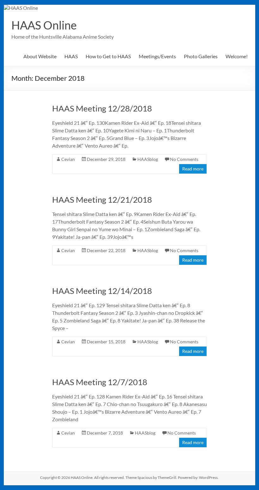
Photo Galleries (201, 56)
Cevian (68, 159)
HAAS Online (44, 25)
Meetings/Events (157, 56)
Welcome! (237, 56)
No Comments (184, 159)
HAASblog (147, 159)
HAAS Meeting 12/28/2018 (102, 108)
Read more (192, 168)
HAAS (71, 56)
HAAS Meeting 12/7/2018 (99, 382)
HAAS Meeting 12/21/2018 (102, 199)
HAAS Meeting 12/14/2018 (102, 291)
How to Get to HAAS (108, 56)
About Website (40, 56)
